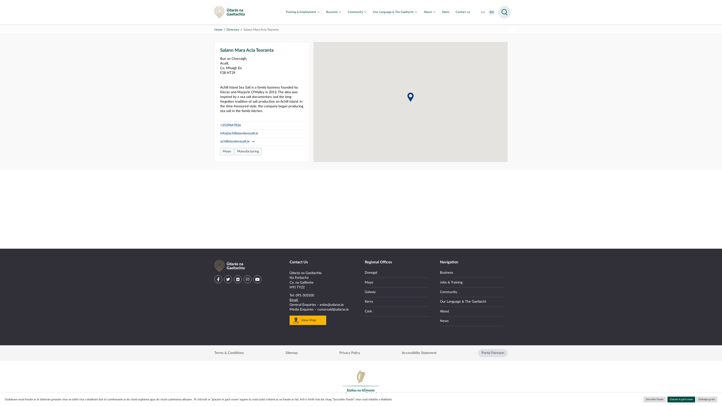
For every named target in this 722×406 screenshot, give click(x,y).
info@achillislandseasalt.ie (239, 133)
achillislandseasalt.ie (235, 141)
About (444, 311)
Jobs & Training (451, 282)
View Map (308, 320)
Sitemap (292, 353)
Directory (233, 29)
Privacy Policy (349, 353)
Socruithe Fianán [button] (654, 399)
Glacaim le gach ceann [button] (681, 399)
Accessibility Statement (419, 353)
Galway (370, 292)
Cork (368, 311)
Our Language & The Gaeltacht (463, 301)
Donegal (371, 272)
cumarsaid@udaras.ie (333, 309)
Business (446, 272)
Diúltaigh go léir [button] (706, 399)
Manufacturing (248, 151)
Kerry (369, 301)
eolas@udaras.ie (332, 305)
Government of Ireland (361, 382)
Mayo (227, 151)
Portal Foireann (493, 353)
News (444, 321)
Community (448, 292)
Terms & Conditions (229, 353)
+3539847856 (230, 125)
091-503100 (305, 295)
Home (218, 29)
